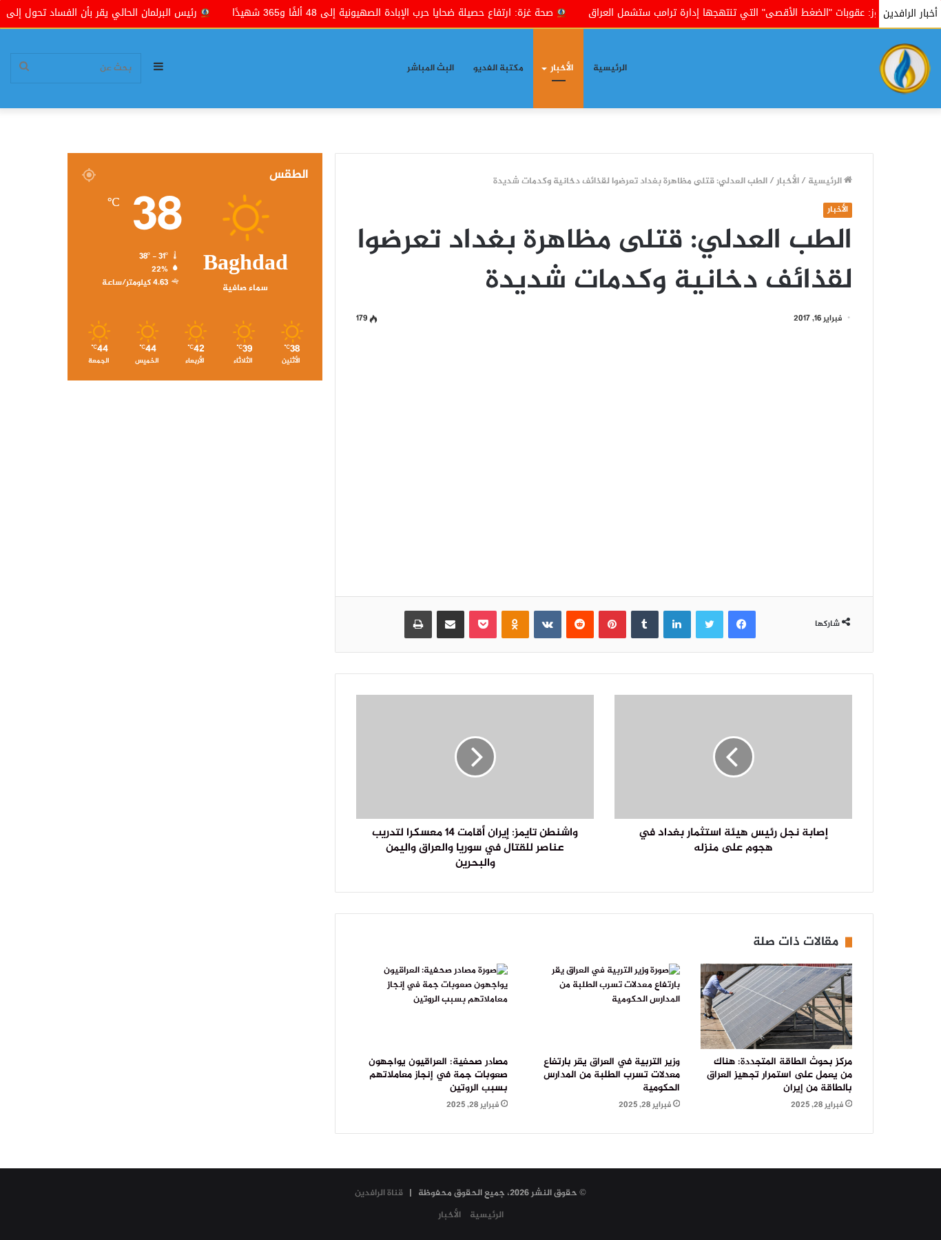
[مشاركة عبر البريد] (450, 624)
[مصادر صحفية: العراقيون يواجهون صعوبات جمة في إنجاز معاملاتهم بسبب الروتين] (432, 1006)
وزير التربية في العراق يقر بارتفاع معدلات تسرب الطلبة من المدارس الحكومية (612, 1075)
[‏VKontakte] (547, 624)
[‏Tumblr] (645, 624)
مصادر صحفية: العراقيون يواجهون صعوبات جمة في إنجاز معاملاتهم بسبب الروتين (438, 1075)
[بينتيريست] (612, 624)
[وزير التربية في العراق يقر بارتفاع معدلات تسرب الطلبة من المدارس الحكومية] (604, 1006)
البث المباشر (430, 68)
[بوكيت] (483, 624)
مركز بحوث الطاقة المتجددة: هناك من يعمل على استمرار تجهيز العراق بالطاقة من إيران (779, 1075)
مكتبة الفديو (498, 68)
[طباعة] (418, 624)
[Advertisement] (604, 458)
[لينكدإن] (677, 624)
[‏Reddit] (580, 624)
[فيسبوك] (742, 624)
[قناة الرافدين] (905, 68)
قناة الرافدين (379, 1193)
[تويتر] (709, 624)
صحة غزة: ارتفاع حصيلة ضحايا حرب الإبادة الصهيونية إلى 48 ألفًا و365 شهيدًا (438, 12)
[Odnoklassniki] (515, 624)
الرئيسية (610, 68)
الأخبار (561, 68)
